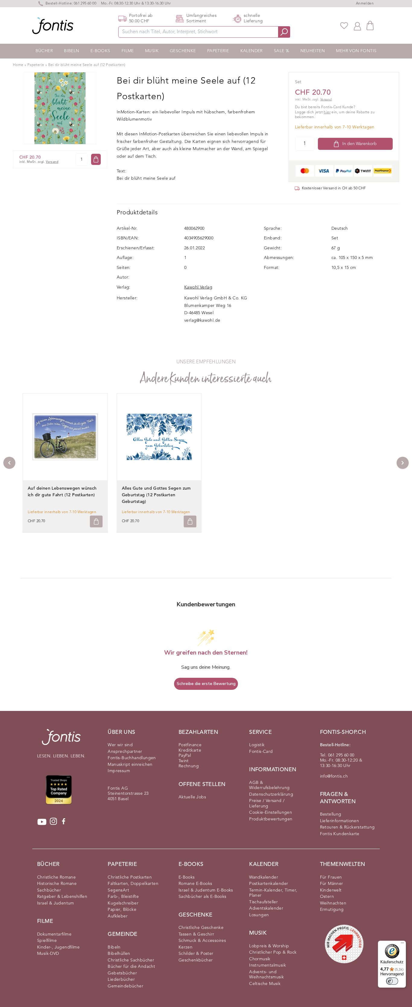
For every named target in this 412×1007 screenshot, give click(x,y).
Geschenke (183, 51)
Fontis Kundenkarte (340, 834)
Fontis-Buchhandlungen (132, 758)
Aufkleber (118, 916)
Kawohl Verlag (198, 287)
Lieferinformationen (339, 821)
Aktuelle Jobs (192, 797)
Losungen (259, 915)
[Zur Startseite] (61, 740)
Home (18, 65)
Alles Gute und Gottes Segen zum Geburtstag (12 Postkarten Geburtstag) (156, 495)
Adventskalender (266, 908)
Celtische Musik (264, 984)
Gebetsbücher (122, 973)
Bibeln (71, 51)
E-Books (100, 51)
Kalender (251, 51)
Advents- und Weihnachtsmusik (266, 975)
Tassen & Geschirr (196, 934)
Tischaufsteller (263, 902)
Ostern (327, 897)
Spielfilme (47, 941)
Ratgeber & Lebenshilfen (62, 897)
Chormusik (260, 959)
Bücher (44, 51)
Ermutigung (332, 910)
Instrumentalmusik (267, 965)
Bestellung (330, 814)
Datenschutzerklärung (271, 794)
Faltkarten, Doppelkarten (133, 884)
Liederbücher (121, 979)
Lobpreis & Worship (269, 946)
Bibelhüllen (119, 954)
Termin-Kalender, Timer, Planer (273, 893)
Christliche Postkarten (130, 877)
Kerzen (185, 947)
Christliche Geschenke (201, 928)
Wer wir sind (120, 745)
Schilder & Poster (196, 954)
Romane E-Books (195, 884)
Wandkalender (263, 877)
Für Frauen (331, 877)
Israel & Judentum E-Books (206, 890)
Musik (152, 51)
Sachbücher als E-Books (203, 897)
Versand (52, 162)
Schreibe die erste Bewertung (206, 684)
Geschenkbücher (196, 960)
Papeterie (218, 51)
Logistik (257, 745)
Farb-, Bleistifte (123, 897)
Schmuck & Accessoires (202, 941)
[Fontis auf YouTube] (42, 822)
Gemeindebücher (125, 986)
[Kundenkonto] (357, 25)
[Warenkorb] (370, 25)
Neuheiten (312, 51)
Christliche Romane (56, 877)
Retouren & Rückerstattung (347, 827)
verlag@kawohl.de (202, 320)
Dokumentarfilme (54, 934)
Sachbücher (49, 890)
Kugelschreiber (123, 903)
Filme (128, 51)
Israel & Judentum (55, 903)
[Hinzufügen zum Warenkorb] (96, 521)
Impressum (119, 771)
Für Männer (331, 884)
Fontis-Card (261, 752)
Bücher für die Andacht (131, 966)
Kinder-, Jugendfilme (58, 947)
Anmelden (365, 3)
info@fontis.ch (334, 776)
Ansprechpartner (125, 752)
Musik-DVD (48, 954)
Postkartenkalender (268, 884)
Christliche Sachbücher (131, 960)
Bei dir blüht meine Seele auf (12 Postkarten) (86, 65)
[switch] (392, 981)
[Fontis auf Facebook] (63, 822)
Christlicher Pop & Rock (272, 952)
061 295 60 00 (85, 3)
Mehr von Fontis (356, 51)
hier (327, 112)
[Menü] (402, 944)
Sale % (281, 51)
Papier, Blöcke (122, 910)
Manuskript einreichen (130, 764)
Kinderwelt (331, 890)
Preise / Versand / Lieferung (266, 803)
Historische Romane (57, 884)
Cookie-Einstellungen (270, 812)
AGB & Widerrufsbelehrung (269, 785)
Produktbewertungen (270, 819)
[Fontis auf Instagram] (53, 822)
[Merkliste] (344, 25)
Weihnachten (333, 903)
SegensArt (118, 890)
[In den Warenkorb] (96, 159)
